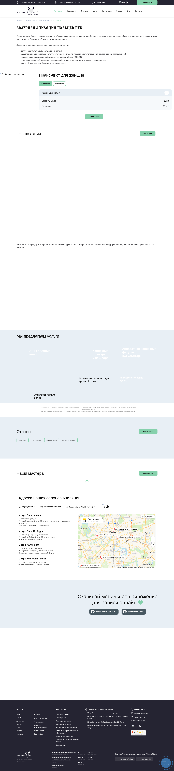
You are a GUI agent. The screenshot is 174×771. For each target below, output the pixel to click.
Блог (128, 11)
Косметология (61, 745)
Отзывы (119, 11)
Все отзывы (148, 431)
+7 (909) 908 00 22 (28, 507)
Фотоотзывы (36, 440)
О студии (84, 11)
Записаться (94, 116)
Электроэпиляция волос (64, 736)
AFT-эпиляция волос (63, 724)
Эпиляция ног (61, 717)
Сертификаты (39, 722)
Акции (59, 11)
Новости (19, 731)
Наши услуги (71, 11)
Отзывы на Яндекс (68, 440)
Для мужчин (59, 83)
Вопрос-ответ (39, 731)
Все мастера (148, 473)
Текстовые (22, 440)
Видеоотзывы (52, 440)
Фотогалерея (107, 11)
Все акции (147, 133)
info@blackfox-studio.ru (52, 507)
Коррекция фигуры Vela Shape (66, 727)
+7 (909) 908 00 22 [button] (100, 2)
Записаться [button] (147, 2)
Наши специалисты (41, 718)
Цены (95, 11)
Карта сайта (38, 734)
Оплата (37, 714)
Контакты (138, 11)
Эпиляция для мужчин (64, 721)
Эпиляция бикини (62, 714)
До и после (20, 721)
